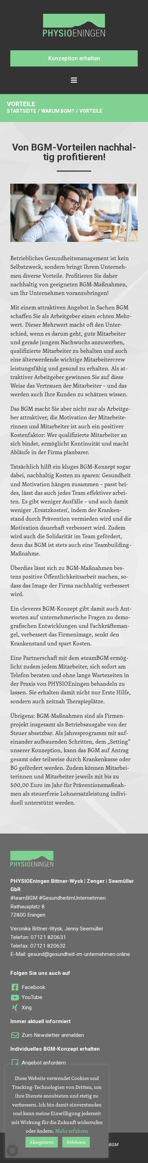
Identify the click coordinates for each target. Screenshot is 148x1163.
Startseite (21, 111)
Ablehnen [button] (76, 1142)
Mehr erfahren (71, 1130)
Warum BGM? (57, 111)
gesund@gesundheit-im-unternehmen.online (79, 954)
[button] (74, 58)
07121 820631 (48, 937)
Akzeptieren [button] (42, 1142)
